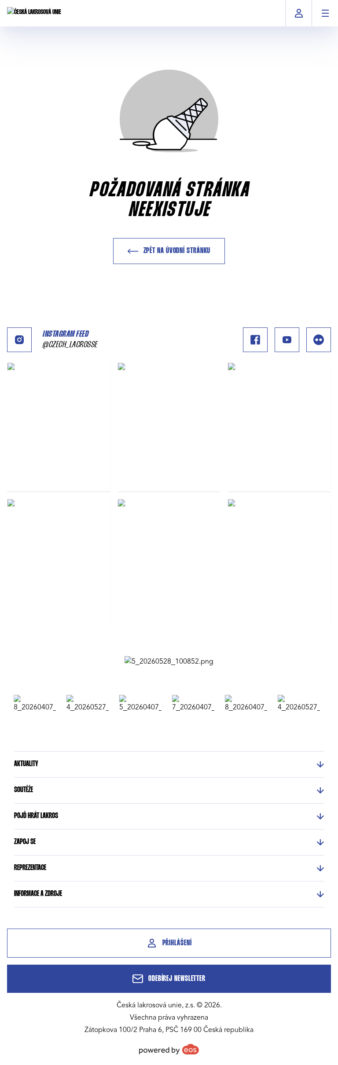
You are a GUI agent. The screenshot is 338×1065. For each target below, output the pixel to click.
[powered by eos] (169, 1049)
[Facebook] (255, 339)
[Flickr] (318, 339)
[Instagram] (19, 339)
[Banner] (169, 661)
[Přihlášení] (299, 13)
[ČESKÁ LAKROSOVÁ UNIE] (34, 13)
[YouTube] (287, 339)
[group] (30, 703)
